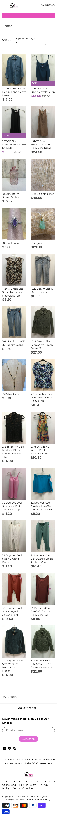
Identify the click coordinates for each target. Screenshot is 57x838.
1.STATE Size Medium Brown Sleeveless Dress (41, 145)
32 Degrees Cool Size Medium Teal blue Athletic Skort (42, 506)
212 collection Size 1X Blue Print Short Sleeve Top (42, 397)
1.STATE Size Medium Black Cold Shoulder (14, 145)
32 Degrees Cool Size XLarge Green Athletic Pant (42, 559)
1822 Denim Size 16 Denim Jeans (42, 290)
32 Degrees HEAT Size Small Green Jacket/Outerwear (42, 664)
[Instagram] (14, 748)
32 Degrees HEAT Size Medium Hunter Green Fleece (12, 665)
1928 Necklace (10, 394)
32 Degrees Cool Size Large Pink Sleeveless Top (12, 506)
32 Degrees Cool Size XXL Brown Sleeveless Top (40, 611)
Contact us (21, 781)
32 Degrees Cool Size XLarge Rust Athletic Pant (12, 611)
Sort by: (6, 40)
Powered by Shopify (40, 799)
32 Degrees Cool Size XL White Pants (12, 559)
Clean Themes (20, 799)
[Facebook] (4, 748)
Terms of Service (23, 788)
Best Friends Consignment (36, 796)
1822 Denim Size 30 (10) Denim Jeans (14, 343)
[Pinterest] (9, 748)
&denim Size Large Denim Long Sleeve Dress (14, 92)
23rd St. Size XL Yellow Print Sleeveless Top (40, 450)
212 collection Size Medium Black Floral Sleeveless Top (13, 451)
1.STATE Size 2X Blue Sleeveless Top (43, 90)
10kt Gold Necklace (42, 193)
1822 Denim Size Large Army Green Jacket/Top (42, 345)
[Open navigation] (4, 5)
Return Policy (27, 784)
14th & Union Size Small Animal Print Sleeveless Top (13, 292)
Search (6, 781)
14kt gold (36, 243)
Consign (36, 781)
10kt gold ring (10, 243)
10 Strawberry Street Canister (11, 195)
